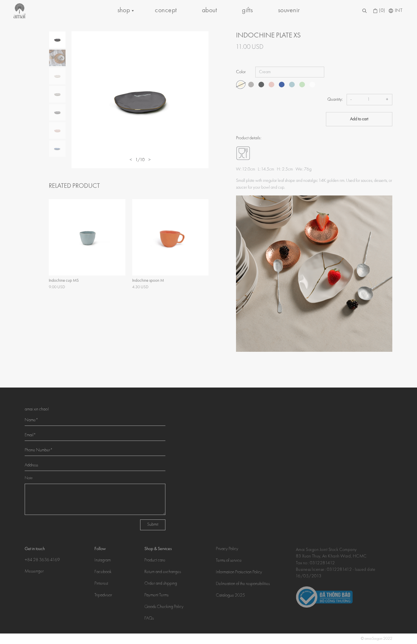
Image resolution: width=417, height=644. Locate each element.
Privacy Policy (227, 549)
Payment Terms (156, 595)
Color (241, 72)
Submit (152, 524)
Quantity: (335, 99)
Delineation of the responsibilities (243, 584)
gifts (247, 10)
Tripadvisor (103, 595)
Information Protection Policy (239, 572)
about (209, 10)
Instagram (102, 560)
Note (29, 478)
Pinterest (101, 583)
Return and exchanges (162, 572)
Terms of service (229, 560)
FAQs (149, 618)
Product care (154, 560)
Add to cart (359, 119)
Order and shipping (160, 583)
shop (123, 10)
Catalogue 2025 (230, 595)
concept (166, 10)
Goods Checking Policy (164, 607)
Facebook (102, 572)
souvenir (289, 10)
